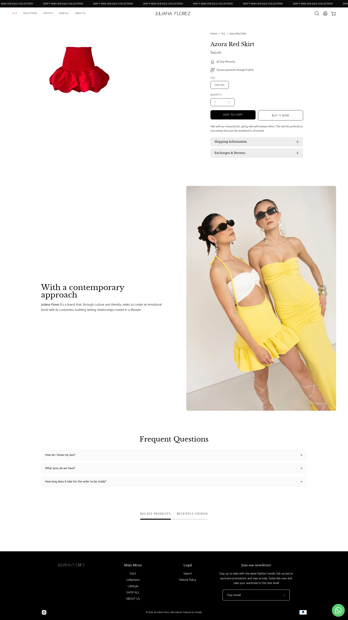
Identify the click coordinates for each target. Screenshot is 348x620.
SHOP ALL (133, 592)
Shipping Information (230, 141)
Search (187, 573)
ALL (223, 34)
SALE (133, 573)
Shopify (198, 612)
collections (133, 579)
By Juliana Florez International (168, 612)
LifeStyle (133, 586)
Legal (187, 565)
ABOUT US (133, 598)
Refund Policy (187, 579)
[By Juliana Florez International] (174, 13)
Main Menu (133, 565)
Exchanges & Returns (229, 153)
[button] (30, 13)
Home (213, 34)
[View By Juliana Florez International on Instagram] (44, 612)
